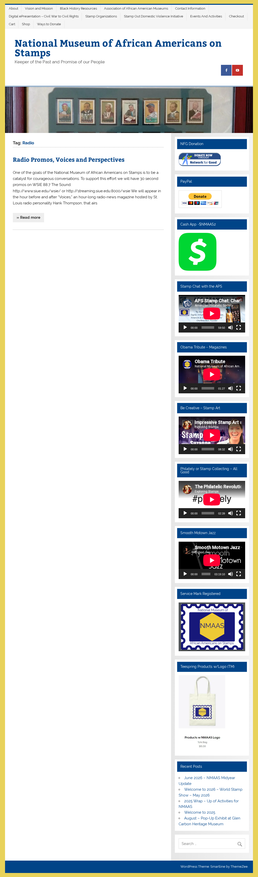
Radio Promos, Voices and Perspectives (68, 159)
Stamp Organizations (101, 16)
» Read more (28, 217)
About (13, 8)
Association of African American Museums (136, 8)
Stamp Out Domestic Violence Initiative (153, 16)
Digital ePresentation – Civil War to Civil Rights (44, 16)
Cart (12, 24)
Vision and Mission (39, 8)
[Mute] (230, 327)
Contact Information (190, 8)
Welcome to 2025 (199, 812)
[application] (212, 313)
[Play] (185, 327)
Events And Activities (206, 16)
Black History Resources (78, 8)
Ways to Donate (49, 24)
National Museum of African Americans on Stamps (118, 47)
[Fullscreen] (238, 327)
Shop (26, 24)
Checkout (236, 16)
